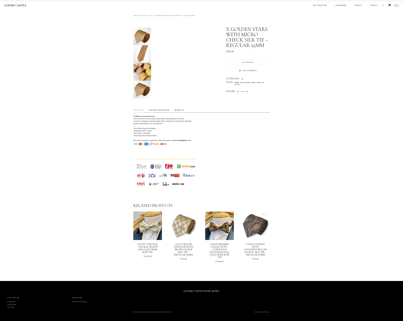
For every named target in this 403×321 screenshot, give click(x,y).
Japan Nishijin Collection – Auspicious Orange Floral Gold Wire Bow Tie (219, 251)
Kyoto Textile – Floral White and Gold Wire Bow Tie (147, 248)
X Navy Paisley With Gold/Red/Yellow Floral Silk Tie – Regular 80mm (255, 249)
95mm (236, 83)
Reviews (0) (179, 110)
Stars (237, 85)
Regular (260, 83)
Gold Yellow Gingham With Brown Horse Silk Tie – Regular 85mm (183, 249)
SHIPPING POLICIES (79, 302)
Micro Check (250, 83)
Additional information (159, 110)
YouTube (11, 307)
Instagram (11, 305)
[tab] (138, 110)
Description (138, 110)
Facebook (11, 302)
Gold (242, 83)
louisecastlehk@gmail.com (181, 140)
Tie (242, 79)
